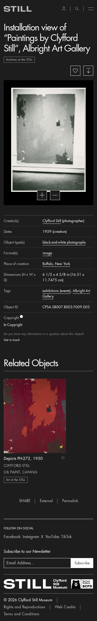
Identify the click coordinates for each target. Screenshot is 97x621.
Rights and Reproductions (24, 607)
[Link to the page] (18, 9)
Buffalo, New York (56, 264)
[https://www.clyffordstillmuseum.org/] (35, 584)
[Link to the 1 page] (35, 416)
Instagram (31, 537)
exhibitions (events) (57, 291)
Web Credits (65, 607)
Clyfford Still (52, 221)
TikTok (66, 537)
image (47, 253)
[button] (64, 8)
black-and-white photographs (64, 242)
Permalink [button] (70, 501)
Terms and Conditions (21, 614)
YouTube (52, 537)
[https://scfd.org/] (82, 584)
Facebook (12, 537)
